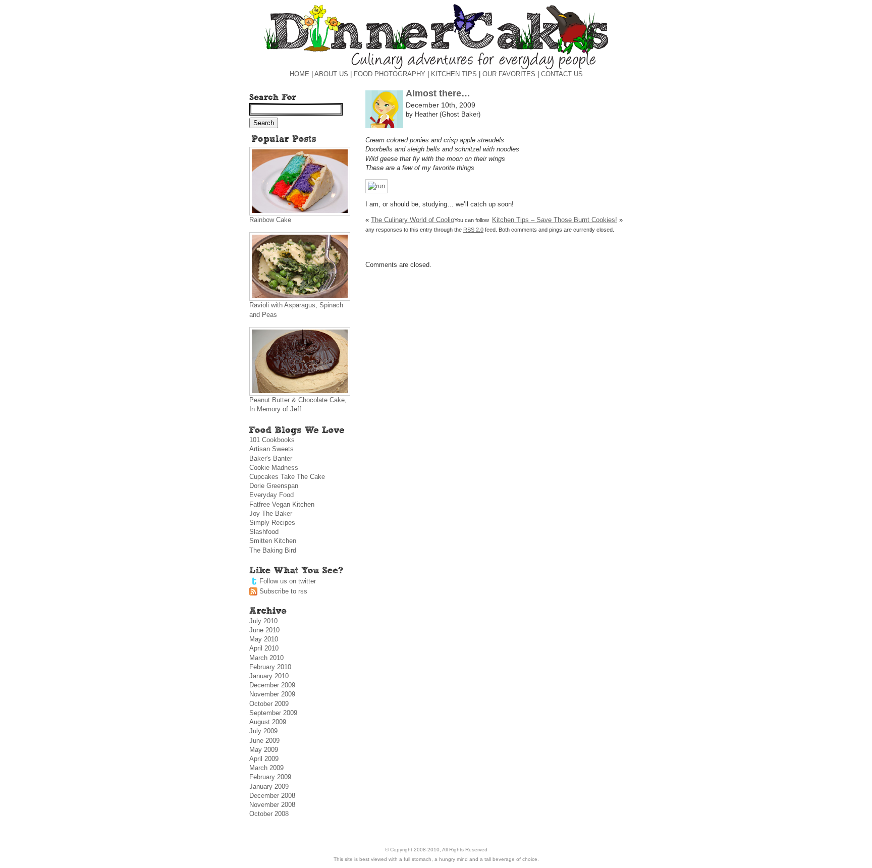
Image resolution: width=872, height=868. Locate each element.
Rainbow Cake (270, 220)
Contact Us (562, 74)
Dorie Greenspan (273, 486)
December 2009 (272, 685)
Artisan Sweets (271, 449)
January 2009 (269, 786)
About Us (331, 74)
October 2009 (269, 704)
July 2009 (263, 731)
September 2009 (273, 713)
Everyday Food (271, 495)
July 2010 (263, 621)
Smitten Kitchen (272, 541)
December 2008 (272, 795)
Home (299, 74)
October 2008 (269, 814)
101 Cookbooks (272, 440)
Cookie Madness (273, 467)
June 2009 (264, 740)
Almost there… (438, 93)
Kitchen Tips (454, 74)
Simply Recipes (272, 522)
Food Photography (389, 74)
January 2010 (269, 676)
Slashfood (264, 531)
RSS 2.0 (473, 230)
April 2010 (264, 648)
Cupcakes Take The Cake (287, 476)
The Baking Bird (272, 550)
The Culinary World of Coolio (412, 220)
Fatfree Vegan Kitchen (281, 504)
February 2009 (270, 777)
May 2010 (263, 639)
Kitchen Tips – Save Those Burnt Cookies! (554, 220)
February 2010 (270, 667)
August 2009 (267, 722)
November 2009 (272, 694)
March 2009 (266, 768)
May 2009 (263, 749)
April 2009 (264, 759)
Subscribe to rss (283, 591)
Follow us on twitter (287, 581)
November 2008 (272, 804)
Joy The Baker (270, 513)
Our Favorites (508, 74)
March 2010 (266, 658)
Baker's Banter (270, 458)
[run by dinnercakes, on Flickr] (376, 186)
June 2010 (264, 630)
